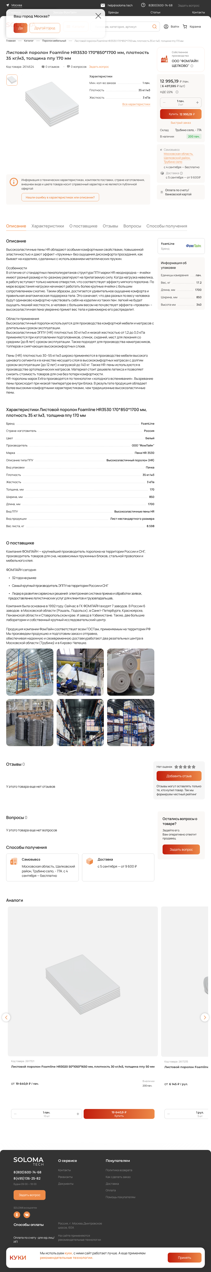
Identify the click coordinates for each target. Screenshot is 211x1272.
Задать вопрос (99, 67)
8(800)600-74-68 (27, 1172)
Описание (16, 226)
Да (20, 28)
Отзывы (110, 226)
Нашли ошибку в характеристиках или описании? (60, 197)
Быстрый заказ (181, 123)
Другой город (44, 28)
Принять (184, 1257)
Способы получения (167, 226)
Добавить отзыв (179, 776)
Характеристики (48, 226)
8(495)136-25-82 (27, 1178)
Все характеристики (136, 104)
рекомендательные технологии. (66, 1257)
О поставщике (83, 226)
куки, (69, 1253)
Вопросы (132, 226)
